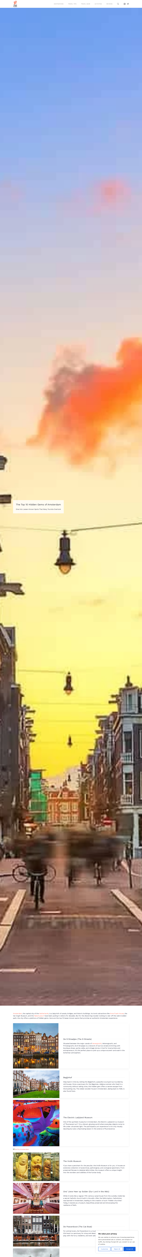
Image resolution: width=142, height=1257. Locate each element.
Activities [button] (98, 4)
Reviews (109, 4)
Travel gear (85, 4)
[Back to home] (15, 4)
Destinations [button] (58, 4)
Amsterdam (17, 1013)
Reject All (117, 1249)
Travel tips (72, 4)
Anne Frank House (117, 1013)
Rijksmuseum (39, 1016)
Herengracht (97, 1043)
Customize (104, 1249)
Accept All (129, 1249)
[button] (118, 4)
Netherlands (44, 1013)
